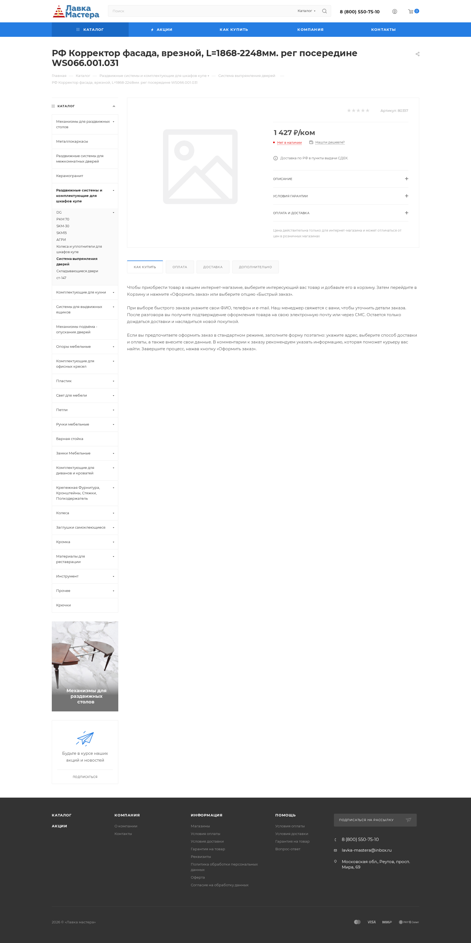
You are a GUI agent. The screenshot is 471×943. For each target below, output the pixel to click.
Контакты (123, 833)
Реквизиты (201, 856)
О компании (125, 826)
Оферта (198, 877)
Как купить (145, 267)
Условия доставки (207, 841)
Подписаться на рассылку (366, 820)
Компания (127, 815)
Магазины (200, 826)
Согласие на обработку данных (220, 885)
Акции (59, 826)
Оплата (180, 267)
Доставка (212, 267)
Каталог (62, 815)
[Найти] (324, 11)
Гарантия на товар (208, 849)
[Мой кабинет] (394, 12)
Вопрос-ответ (287, 849)
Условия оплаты (205, 833)
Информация (207, 815)
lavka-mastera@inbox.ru (367, 850)
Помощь (285, 815)
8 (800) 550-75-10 (360, 11)
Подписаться (85, 777)
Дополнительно (255, 267)
